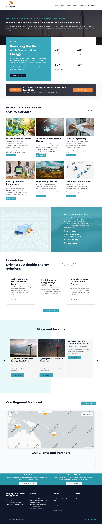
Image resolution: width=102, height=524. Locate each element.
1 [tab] (47, 382)
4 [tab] (51, 382)
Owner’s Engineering (35, 502)
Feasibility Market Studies (36, 498)
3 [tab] (50, 382)
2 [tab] (49, 382)
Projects (69, 5)
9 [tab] (57, 471)
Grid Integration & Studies (36, 508)
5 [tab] (53, 382)
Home (56, 5)
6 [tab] (54, 382)
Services (62, 5)
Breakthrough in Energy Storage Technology (79, 342)
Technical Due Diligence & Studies (38, 500)
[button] (90, 110)
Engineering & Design (35, 506)
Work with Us (91, 5)
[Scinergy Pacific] (10, 5)
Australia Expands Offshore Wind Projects (50, 342)
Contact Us (82, 5)
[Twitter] (88, 519)
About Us (75, 5)
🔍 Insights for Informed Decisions (22, 360)
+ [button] (9, 413)
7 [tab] (54, 471)
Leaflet (85, 447)
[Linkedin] (95, 519)
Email (77, 498)
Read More (17, 375)
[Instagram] (92, 519)
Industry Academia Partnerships (38, 504)
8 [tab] (55, 471)
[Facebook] (85, 519)
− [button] (9, 415)
